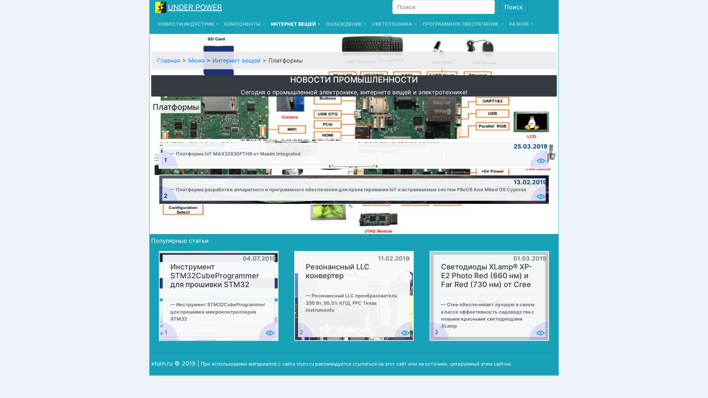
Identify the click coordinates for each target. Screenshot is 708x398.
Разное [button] (519, 24)
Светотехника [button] (392, 24)
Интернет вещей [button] (294, 24)
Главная (168, 60)
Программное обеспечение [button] (461, 24)
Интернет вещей (236, 60)
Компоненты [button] (242, 24)
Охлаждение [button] (344, 24)
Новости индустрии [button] (186, 24)
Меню (196, 60)
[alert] (354, 154)
